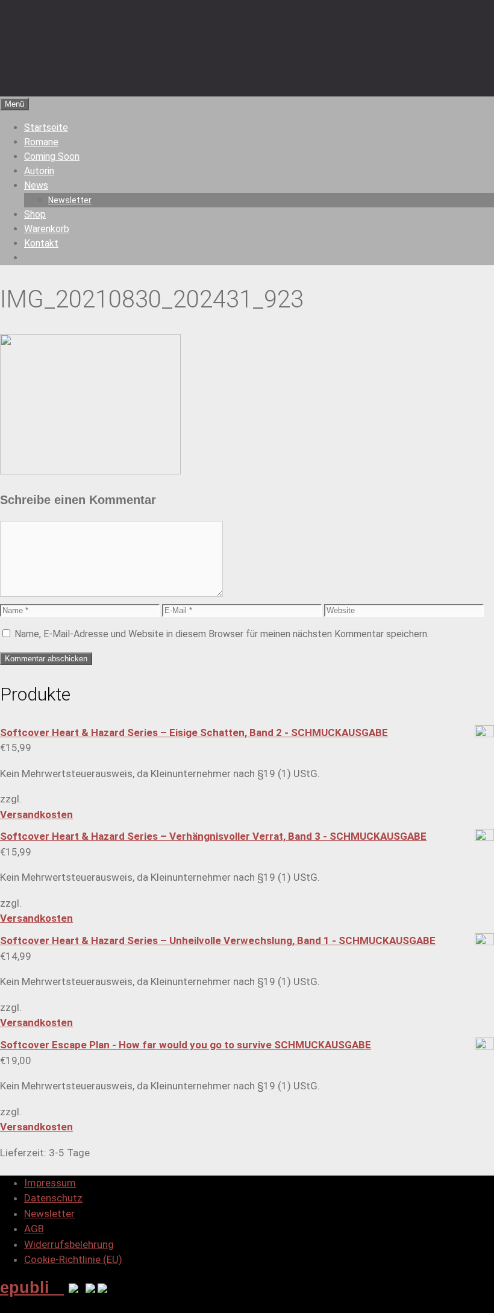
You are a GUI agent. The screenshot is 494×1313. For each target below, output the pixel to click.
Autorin (39, 171)
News (36, 185)
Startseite (46, 127)
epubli (32, 1287)
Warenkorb (46, 229)
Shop (35, 214)
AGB (34, 1229)
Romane (41, 142)
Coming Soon (52, 156)
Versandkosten (36, 814)
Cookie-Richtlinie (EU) (73, 1259)
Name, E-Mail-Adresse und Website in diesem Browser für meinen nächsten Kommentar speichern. (221, 634)
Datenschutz (53, 1198)
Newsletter (70, 200)
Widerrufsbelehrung (69, 1244)
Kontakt (41, 243)
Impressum (50, 1183)
